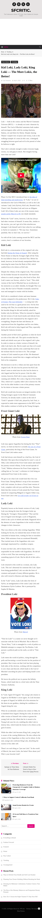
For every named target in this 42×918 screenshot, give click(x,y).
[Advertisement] (21, 32)
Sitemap (28, 908)
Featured (6, 847)
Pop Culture (5, 62)
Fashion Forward (8, 842)
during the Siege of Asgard (17, 253)
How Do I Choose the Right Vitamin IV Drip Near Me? (20, 896)
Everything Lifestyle (9, 838)
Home (5, 851)
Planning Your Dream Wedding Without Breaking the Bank (21, 879)
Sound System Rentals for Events (23, 805)
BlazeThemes (21, 911)
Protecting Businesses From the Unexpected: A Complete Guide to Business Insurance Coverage (26, 787)
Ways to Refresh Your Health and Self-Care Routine (19, 875)
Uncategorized (7, 865)
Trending (14, 62)
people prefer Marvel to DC (11, 214)
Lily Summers (7, 80)
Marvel (25, 632)
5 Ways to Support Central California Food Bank (18, 797)
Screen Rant (25, 437)
